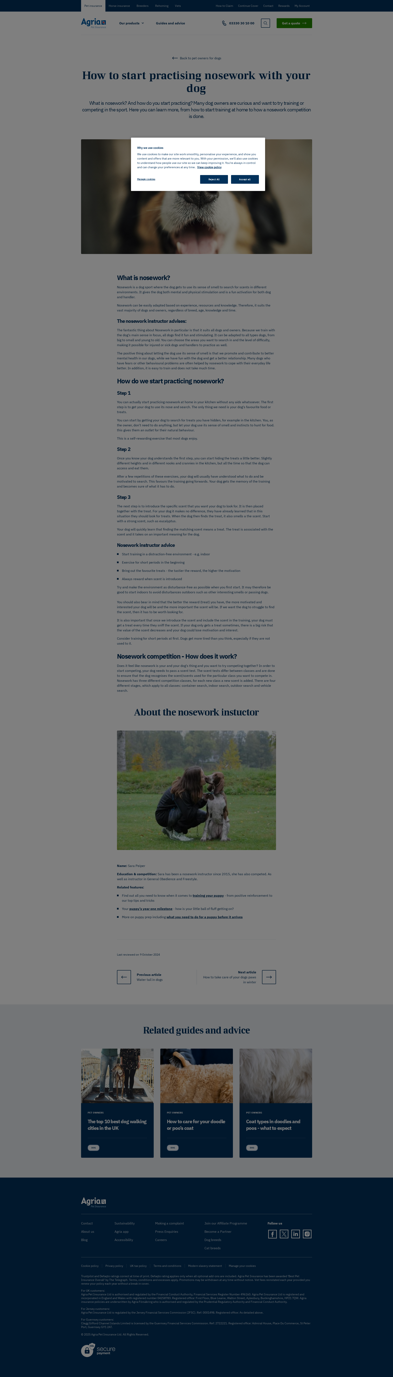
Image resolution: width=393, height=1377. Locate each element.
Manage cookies (146, 179)
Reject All (214, 179)
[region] (198, 164)
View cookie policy (209, 167)
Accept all (245, 179)
